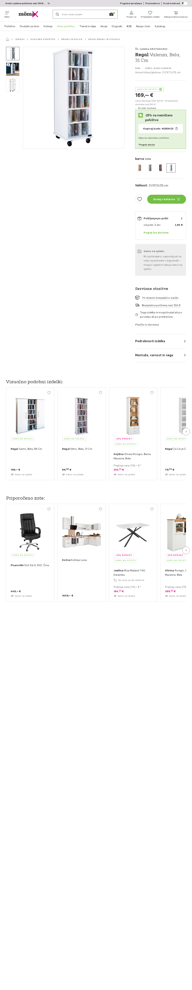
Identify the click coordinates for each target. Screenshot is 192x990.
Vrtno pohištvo (66, 26)
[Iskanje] (57, 14)
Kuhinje (48, 26)
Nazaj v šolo (143, 26)
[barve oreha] (160, 167)
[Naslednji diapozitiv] (186, 431)
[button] (13, 53)
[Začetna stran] (7, 39)
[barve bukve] (139, 167)
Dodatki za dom (29, 26)
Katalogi (160, 26)
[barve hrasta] (150, 167)
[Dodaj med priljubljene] (139, 199)
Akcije (103, 26)
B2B (129, 26)
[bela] (171, 167)
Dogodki (117, 26)
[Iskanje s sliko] (111, 14)
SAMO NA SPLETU (147, 89)
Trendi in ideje (88, 26)
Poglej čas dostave (156, 232)
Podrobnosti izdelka (150, 341)
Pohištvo (9, 26)
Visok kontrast (171, 3)
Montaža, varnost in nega (154, 355)
